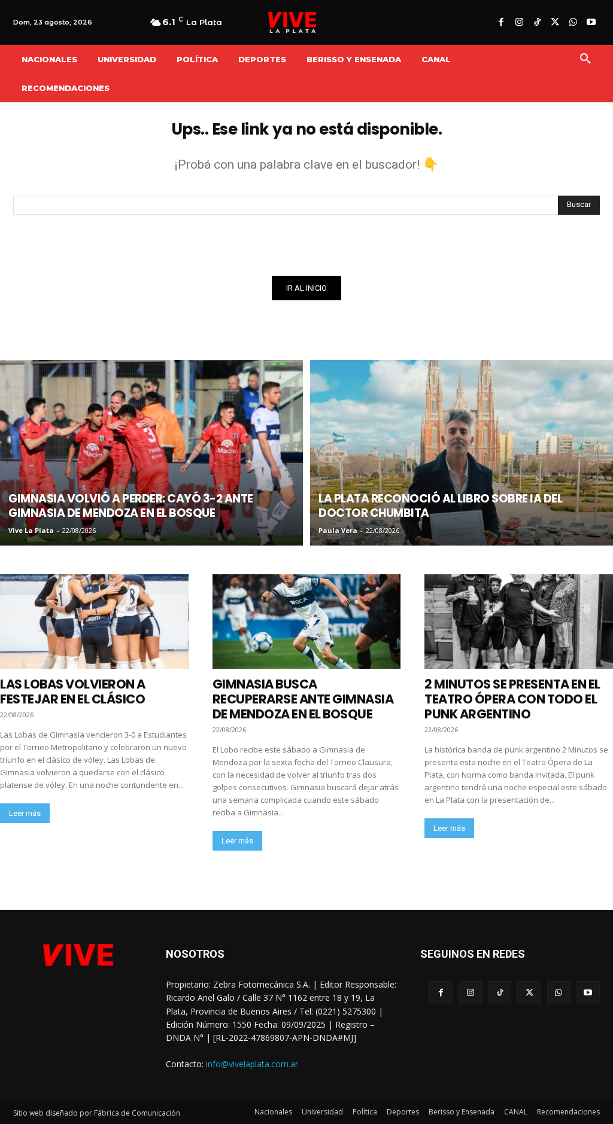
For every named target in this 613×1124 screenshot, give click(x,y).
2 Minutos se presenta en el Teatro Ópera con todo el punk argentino (512, 699)
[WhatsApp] (573, 23)
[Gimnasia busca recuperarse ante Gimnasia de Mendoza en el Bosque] (307, 621)
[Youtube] (591, 23)
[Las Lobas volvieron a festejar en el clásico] (94, 621)
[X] (555, 23)
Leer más (25, 813)
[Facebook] (501, 23)
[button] (585, 59)
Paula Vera (337, 530)
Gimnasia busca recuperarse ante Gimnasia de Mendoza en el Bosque (303, 699)
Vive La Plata (31, 530)
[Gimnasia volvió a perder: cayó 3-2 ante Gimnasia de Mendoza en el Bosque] (151, 453)
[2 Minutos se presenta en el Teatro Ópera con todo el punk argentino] (518, 621)
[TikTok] (537, 23)
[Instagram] (519, 23)
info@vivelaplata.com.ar (252, 1064)
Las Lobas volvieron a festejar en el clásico (72, 691)
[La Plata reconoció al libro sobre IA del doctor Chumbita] (461, 453)
